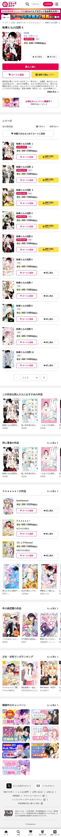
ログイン (36, 4)
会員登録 (48, 4)
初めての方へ (9, 792)
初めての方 (42, 835)
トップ (6, 835)
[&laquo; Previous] (17, 377)
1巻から (42, 126)
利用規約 (16, 796)
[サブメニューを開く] (57, 4)
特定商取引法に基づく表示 (30, 803)
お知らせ (50, 792)
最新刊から (54, 126)
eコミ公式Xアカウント (20, 786)
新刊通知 (38, 57)
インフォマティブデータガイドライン (27, 800)
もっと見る (51, 443)
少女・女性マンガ (31, 36)
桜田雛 (26, 33)
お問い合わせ (37, 792)
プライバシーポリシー (34, 796)
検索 (18, 835)
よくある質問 (23, 792)
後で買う (53, 57)
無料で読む (46, 74)
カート (30, 835)
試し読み (49, 273)
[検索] (27, 4)
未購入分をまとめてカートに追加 (29, 133)
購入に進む (30, 67)
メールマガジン (48, 786)
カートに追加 (17, 74)
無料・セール (54, 835)
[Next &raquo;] (44, 377)
